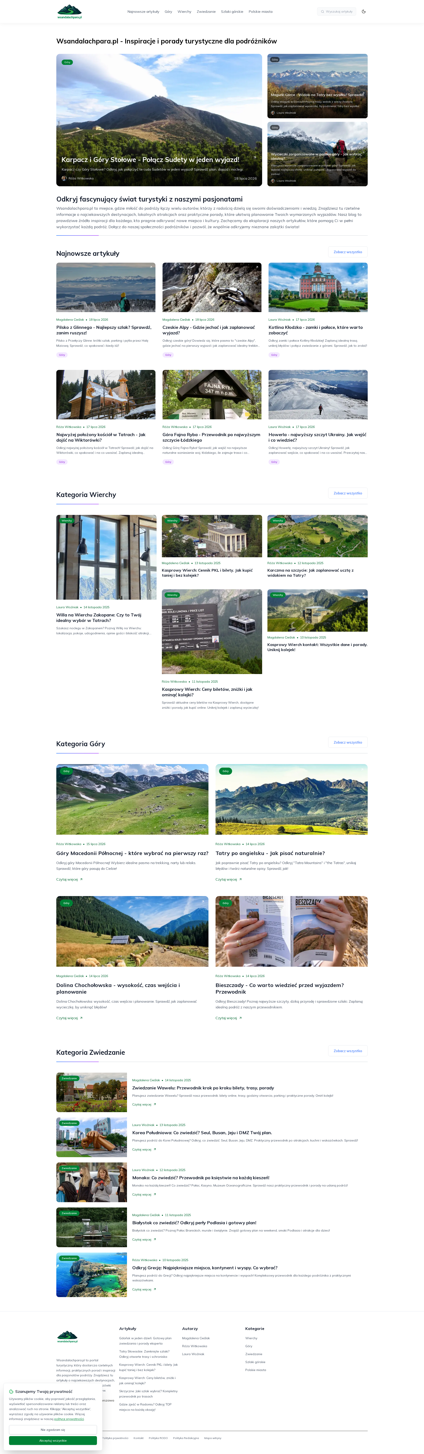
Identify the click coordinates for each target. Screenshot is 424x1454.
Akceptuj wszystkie (53, 1441)
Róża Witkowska (68, 427)
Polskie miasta (261, 11)
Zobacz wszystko (348, 252)
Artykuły (127, 1328)
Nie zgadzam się (53, 1430)
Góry (168, 11)
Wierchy (184, 11)
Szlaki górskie (232, 11)
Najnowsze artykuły (143, 11)
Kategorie (254, 1328)
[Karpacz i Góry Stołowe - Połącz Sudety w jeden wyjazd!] (159, 120)
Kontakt (139, 1438)
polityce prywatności (69, 1419)
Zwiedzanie (206, 11)
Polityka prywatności (115, 1438)
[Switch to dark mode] (364, 11)
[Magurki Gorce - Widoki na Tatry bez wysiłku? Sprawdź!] (317, 86)
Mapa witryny (212, 1438)
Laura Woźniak (280, 320)
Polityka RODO (158, 1438)
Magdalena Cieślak (70, 320)
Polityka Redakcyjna (186, 1438)
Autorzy (190, 1328)
